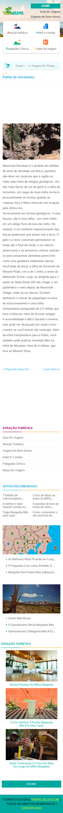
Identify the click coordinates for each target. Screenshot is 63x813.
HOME (45, 5)
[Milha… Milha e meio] (31, 598)
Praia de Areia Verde (18, 369)
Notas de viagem (14, 470)
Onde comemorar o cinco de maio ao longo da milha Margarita (31, 765)
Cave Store (50, 369)
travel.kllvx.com (45, 799)
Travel (19, 65)
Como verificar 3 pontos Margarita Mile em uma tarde (31, 724)
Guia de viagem (50, 11)
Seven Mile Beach (19, 618)
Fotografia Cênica (14, 463)
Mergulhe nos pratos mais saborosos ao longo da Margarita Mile (32, 572)
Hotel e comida (12, 457)
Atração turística (13, 444)
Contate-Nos (31, 808)
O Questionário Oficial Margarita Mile (31, 624)
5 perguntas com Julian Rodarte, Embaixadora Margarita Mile (32, 565)
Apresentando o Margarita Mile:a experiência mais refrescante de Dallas (32, 631)
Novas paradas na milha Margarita (31, 684)
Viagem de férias (43, 65)
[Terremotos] (31, 539)
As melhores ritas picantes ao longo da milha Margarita (32, 559)
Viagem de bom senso (45, 16)
